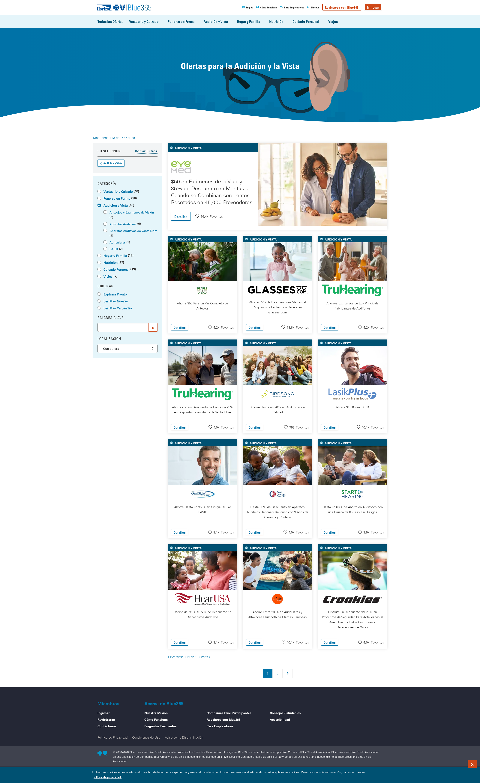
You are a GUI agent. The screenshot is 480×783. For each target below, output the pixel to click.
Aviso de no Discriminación (184, 737)
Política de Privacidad (113, 737)
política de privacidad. (107, 777)
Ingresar (373, 7)
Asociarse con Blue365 (223, 719)
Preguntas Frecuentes (160, 726)
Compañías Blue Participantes (229, 713)
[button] (209, 216)
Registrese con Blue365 (342, 7)
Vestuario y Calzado (144, 21)
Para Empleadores (220, 726)
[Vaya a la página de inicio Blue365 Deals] (124, 7)
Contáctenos (107, 726)
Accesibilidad (280, 719)
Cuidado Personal (305, 21)
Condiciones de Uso (146, 737)
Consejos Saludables (285, 713)
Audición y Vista (216, 21)
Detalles (181, 216)
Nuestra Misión (156, 713)
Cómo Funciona (156, 719)
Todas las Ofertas (110, 21)
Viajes (333, 21)
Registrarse (106, 719)
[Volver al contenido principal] (454, 763)
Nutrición (276, 21)
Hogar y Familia (248, 21)
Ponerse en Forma (181, 21)
